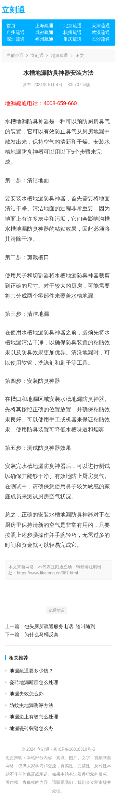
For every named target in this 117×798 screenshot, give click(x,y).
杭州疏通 (72, 32)
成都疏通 (44, 32)
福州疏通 (44, 39)
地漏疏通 (59, 55)
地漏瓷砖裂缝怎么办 (31, 728)
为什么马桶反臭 (41, 634)
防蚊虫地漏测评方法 (31, 705)
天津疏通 (101, 25)
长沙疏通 (101, 39)
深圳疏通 (15, 39)
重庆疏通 (72, 39)
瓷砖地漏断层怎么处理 (33, 682)
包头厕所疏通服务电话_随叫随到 (59, 626)
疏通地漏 (56, 610)
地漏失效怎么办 (26, 693)
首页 (11, 25)
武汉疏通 (101, 32)
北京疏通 (72, 25)
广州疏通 (15, 32)
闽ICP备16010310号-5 (74, 749)
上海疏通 (44, 25)
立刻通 (13, 9)
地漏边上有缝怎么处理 (33, 716)
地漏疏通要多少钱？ (31, 670)
